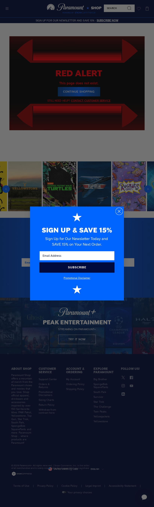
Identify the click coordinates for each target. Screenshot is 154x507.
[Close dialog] (119, 211)
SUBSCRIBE (77, 267)
